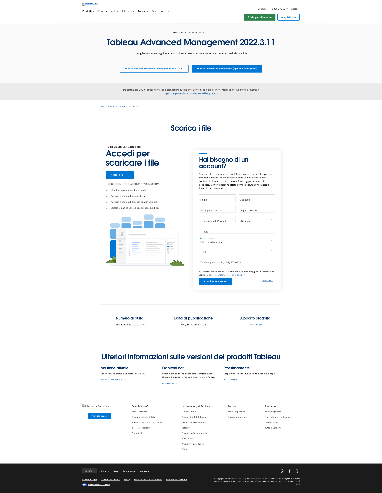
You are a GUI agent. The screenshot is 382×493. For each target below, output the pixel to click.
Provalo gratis (99, 415)
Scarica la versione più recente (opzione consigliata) (227, 68)
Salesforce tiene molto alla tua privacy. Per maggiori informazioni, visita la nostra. (237, 273)
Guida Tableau (272, 422)
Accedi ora (117, 174)
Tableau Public (188, 411)
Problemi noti (173, 368)
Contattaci (263, 8)
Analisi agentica (139, 411)
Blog (115, 471)
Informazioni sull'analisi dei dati (147, 422)
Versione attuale (114, 368)
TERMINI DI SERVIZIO (110, 479)
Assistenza (271, 406)
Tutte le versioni (273, 427)
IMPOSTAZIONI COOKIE (176, 479)
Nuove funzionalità (111, 380)
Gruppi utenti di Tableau (193, 417)
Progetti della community (194, 433)
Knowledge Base (273, 411)
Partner (232, 406)
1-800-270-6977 (280, 8)
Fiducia (105, 471)
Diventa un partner (237, 417)
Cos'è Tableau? (139, 406)
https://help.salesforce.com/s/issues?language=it (191, 93)
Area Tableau (187, 438)
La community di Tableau (195, 406)
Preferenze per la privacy (99, 484)
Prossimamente (237, 368)
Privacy (127, 479)
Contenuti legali (89, 479)
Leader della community (193, 422)
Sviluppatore (129, 471)
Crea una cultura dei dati (143, 417)
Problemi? (267, 281)
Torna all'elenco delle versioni (122, 107)
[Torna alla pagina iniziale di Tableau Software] (95, 3)
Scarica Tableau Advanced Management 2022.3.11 (154, 68)
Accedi (294, 8)
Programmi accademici (192, 444)
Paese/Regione (207, 238)
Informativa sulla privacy (230, 274)
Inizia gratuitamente (260, 17)
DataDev (185, 427)
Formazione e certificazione (278, 417)
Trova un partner (236, 411)
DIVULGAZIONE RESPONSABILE (148, 479)
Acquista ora (288, 17)
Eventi (184, 449)
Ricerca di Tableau (140, 427)
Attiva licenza (255, 325)
